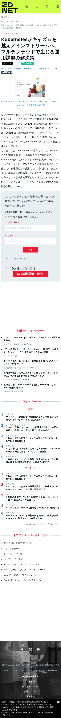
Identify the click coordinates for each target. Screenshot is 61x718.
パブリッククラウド (13, 548)
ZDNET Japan (7, 17)
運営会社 (30, 696)
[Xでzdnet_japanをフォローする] (30, 650)
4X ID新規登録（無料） (31, 273)
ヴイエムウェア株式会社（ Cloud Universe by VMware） (24, 69)
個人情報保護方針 (30, 676)
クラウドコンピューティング (12, 21)
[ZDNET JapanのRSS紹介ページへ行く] (39, 650)
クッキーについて (30, 686)
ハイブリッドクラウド (14, 559)
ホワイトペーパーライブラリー (40, 524)
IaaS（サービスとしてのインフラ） (20, 575)
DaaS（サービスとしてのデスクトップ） (23, 580)
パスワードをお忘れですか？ (17, 258)
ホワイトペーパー (24, 17)
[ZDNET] (10, 6)
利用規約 (30, 681)
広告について (30, 691)
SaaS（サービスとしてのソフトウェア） (23, 564)
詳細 (50, 713)
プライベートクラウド (14, 554)
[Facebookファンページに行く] (22, 650)
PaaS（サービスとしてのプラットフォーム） (25, 569)
